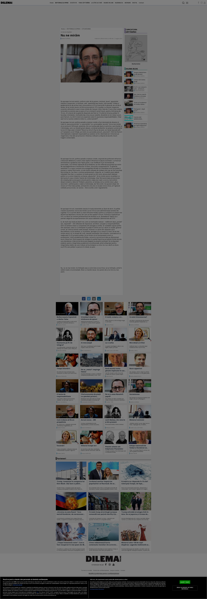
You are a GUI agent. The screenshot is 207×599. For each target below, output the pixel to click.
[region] (103, 588)
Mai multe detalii (17, 585)
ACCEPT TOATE (184, 582)
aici (37, 592)
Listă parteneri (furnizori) (97, 589)
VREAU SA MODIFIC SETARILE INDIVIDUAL (185, 588)
